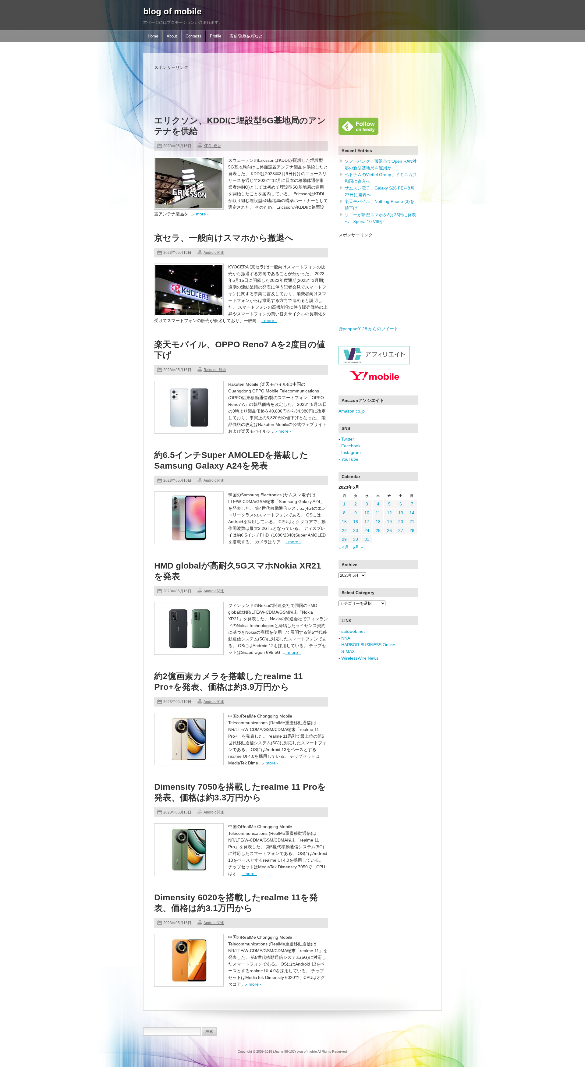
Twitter (347, 439)
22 (344, 530)
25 (378, 530)
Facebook (350, 445)
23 (355, 530)
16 (355, 521)
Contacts (193, 36)
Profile (215, 36)
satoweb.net (353, 631)
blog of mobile (172, 11)
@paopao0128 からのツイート (368, 328)
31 (366, 539)
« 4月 (344, 547)
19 (389, 521)
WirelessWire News (359, 658)
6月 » (358, 547)
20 (400, 521)
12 (389, 512)
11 (378, 512)
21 (412, 521)
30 (355, 539)
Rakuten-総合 (215, 370)
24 (366, 530)
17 (366, 521)
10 (366, 512)
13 (400, 512)
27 (400, 530)
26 (389, 530)
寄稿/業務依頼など (246, 36)
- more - (201, 213)
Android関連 (214, 252)
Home (153, 36)
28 (412, 530)
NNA (345, 638)
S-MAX (348, 651)
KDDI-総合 (212, 146)
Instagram (351, 452)
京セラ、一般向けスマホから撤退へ (223, 238)
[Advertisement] (265, 84)
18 (378, 521)
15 (344, 521)
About (172, 36)
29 (344, 539)
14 (412, 512)
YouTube (349, 459)
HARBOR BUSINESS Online (368, 644)
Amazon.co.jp (352, 411)
